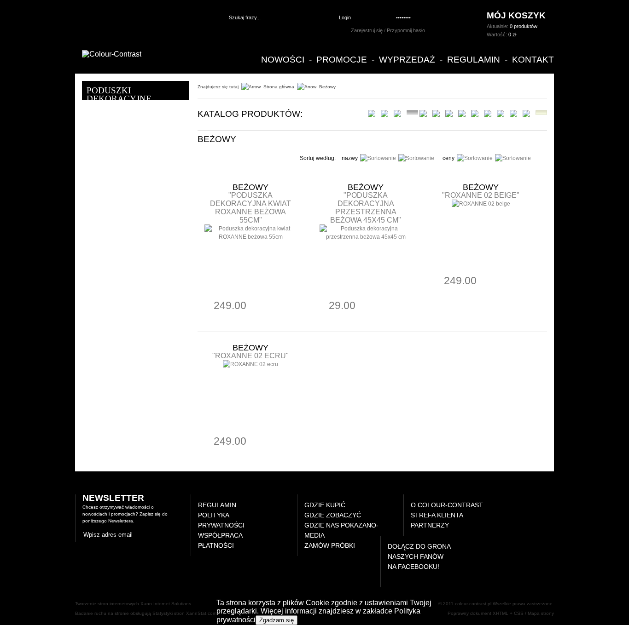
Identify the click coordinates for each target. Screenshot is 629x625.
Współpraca (220, 535)
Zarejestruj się (367, 30)
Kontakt (533, 59)
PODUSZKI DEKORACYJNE (119, 94)
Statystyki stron (168, 613)
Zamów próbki (329, 545)
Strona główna (278, 86)
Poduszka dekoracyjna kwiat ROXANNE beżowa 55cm (250, 207)
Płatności (216, 545)
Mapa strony (541, 613)
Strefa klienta (437, 515)
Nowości (282, 59)
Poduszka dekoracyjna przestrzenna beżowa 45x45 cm (364, 207)
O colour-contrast (447, 505)
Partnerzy (430, 525)
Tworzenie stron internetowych (107, 603)
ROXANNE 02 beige (481, 195)
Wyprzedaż (407, 59)
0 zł (512, 34)
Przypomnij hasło (406, 30)
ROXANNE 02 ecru (250, 356)
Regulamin (473, 59)
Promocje (341, 59)
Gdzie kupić (324, 505)
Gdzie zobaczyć (332, 515)
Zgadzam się (276, 620)
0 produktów (523, 26)
